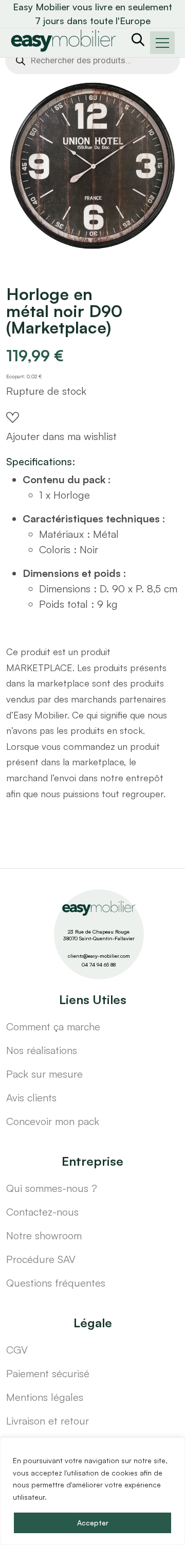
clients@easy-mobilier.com (99, 956)
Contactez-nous (42, 1211)
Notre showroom (44, 1235)
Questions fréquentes (55, 1282)
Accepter (92, 1522)
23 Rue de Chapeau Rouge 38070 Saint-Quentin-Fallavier (99, 934)
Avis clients (31, 1097)
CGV (17, 1349)
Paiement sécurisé (47, 1373)
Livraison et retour (47, 1420)
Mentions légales (44, 1397)
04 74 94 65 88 (99, 964)
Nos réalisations (41, 1050)
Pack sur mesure (44, 1073)
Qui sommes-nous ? (51, 1188)
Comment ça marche (53, 1026)
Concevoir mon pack (52, 1121)
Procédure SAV (41, 1259)
